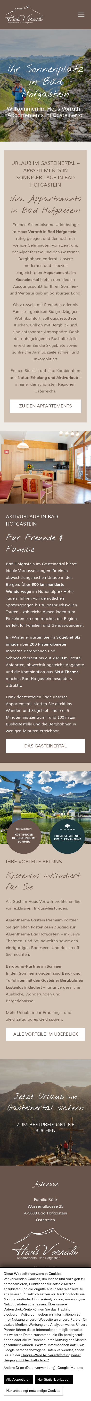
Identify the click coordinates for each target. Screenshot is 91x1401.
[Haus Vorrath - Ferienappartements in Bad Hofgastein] (24, 14)
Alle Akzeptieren (18, 1379)
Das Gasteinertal (45, 746)
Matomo (77, 1368)
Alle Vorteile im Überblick (45, 1034)
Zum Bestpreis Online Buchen (45, 1128)
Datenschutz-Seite (18, 1309)
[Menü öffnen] (81, 15)
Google (63, 1368)
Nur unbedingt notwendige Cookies (33, 1391)
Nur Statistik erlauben (53, 1379)
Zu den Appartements (45, 406)
